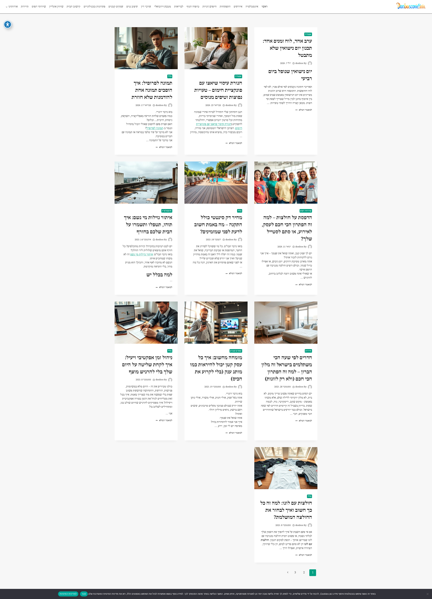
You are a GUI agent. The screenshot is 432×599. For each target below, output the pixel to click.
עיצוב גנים (132, 6)
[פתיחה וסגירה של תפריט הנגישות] (8, 24)
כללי (170, 76)
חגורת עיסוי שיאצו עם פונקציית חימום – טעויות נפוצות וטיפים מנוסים (218, 90)
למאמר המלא (303, 110)
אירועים (238, 6)
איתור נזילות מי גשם (141, 254)
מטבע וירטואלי (162, 6)
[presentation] (216, 48)
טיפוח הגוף (193, 6)
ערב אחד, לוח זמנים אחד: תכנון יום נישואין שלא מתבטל (287, 48)
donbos (299, 63)
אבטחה (308, 34)
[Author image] (310, 63)
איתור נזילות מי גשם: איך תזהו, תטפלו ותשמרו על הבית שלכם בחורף (148, 225)
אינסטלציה (252, 6)
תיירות (25, 6)
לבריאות (178, 6)
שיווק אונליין (56, 6)
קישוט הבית (73, 6)
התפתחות (225, 6)
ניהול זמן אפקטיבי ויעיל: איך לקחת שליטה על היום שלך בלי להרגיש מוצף (147, 365)
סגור (84, 593)
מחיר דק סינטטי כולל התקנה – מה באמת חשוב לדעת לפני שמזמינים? (218, 225)
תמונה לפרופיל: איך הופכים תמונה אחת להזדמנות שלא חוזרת (152, 90)
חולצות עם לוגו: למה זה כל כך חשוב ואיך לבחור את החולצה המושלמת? (286, 510)
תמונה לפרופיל (154, 128)
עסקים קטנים (116, 6)
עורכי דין (146, 6)
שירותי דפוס (39, 6)
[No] (427, 594)
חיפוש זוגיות (209, 6)
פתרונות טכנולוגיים (94, 6)
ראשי (264, 6)
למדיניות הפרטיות (68, 593)
